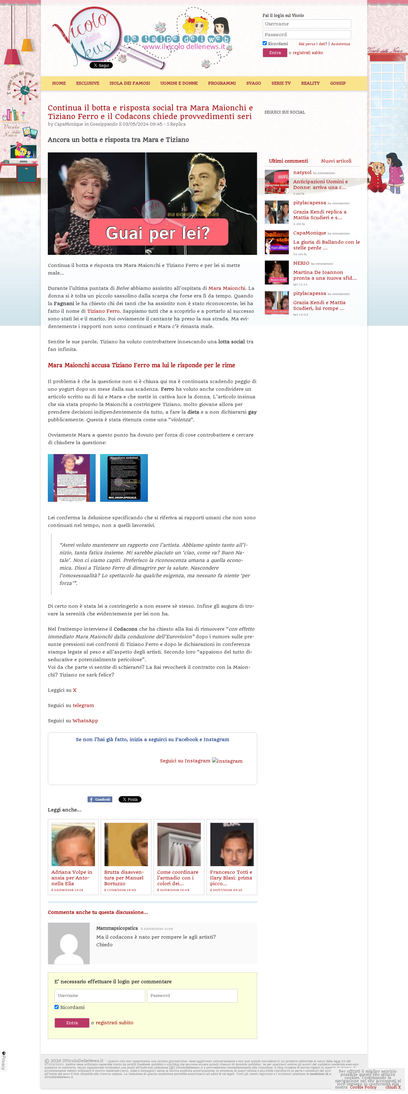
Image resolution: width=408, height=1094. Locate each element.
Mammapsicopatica (117, 928)
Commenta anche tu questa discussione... (98, 912)
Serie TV (281, 83)
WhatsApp (85, 721)
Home (59, 83)
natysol (320, 182)
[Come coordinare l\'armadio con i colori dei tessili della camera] (179, 844)
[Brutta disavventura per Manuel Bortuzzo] (126, 844)
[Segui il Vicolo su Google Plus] (319, 129)
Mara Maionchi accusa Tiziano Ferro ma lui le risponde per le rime (141, 365)
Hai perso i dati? (313, 44)
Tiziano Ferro (103, 311)
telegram (83, 705)
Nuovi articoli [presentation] (336, 161)
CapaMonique (69, 124)
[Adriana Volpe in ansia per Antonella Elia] (73, 844)
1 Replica (176, 124)
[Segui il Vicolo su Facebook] (275, 129)
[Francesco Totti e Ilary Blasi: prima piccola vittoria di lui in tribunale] (232, 844)
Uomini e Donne (179, 83)
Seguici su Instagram (186, 761)
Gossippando (104, 124)
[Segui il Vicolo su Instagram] (341, 129)
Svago (253, 83)
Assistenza (340, 44)
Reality (310, 83)
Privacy (4, 1062)
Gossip (338, 83)
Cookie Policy (363, 1087)
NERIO (325, 273)
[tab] (288, 161)
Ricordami (277, 44)
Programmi (222, 83)
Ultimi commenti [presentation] (288, 161)
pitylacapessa (321, 213)
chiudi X (392, 1087)
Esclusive (87, 83)
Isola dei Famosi (130, 83)
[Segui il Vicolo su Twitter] (297, 129)
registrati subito (308, 53)
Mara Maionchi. (227, 288)
